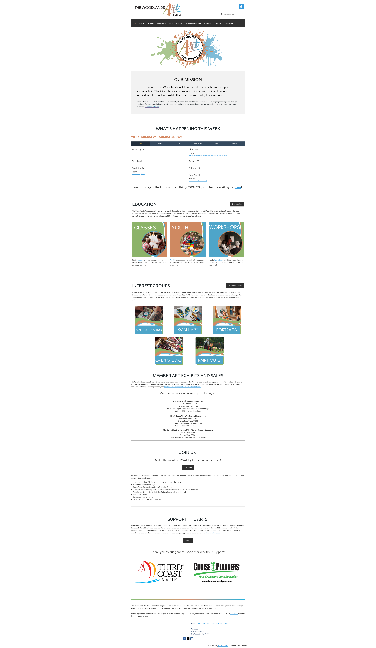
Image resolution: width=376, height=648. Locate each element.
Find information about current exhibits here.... (182, 387)
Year (178, 144)
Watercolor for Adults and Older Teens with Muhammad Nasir (208, 155)
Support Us (188, 540)
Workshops (218, 260)
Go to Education (237, 204)
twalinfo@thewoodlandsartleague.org (213, 623)
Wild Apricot (223, 646)
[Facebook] (184, 638)
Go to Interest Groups (235, 285)
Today (216, 144)
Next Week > (235, 144)
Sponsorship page (213, 533)
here (238, 187)
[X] (188, 638)
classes (140, 260)
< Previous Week (197, 144)
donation (234, 614)
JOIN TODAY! (188, 468)
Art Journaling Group (138, 174)
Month (160, 144)
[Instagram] (191, 638)
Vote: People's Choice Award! (198, 181)
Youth (172, 260)
